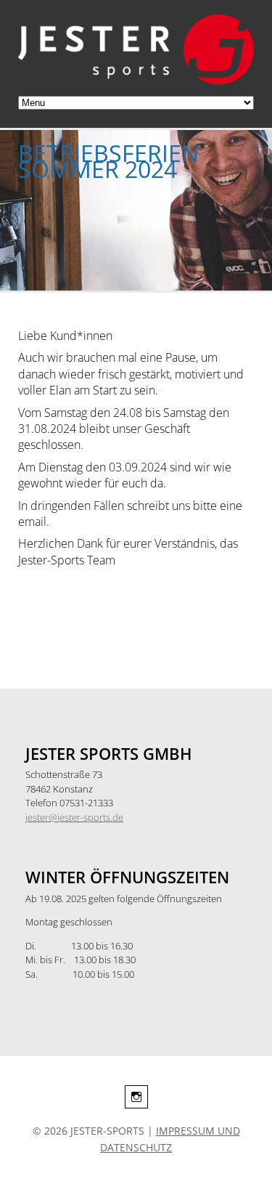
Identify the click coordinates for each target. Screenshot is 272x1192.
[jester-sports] (136, 80)
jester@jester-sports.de (74, 817)
